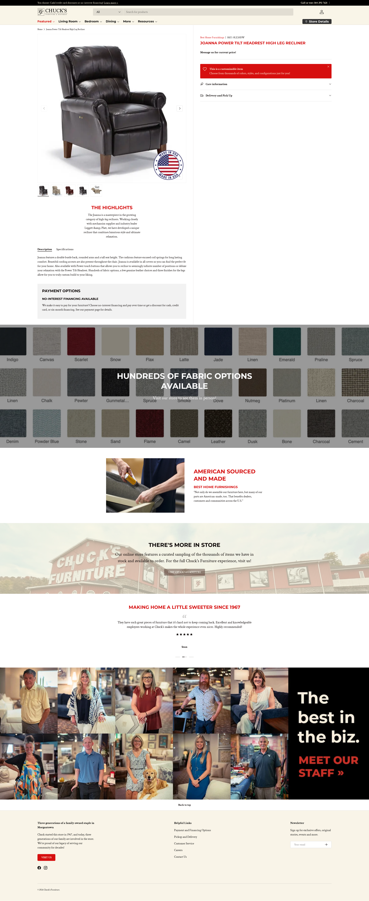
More (127, 21)
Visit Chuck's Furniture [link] (184, 572)
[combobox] (193, 12)
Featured (44, 21)
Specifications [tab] (65, 249)
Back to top (184, 805)
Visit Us (46, 857)
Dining (111, 21)
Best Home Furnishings (212, 37)
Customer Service (184, 843)
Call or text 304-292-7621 (314, 2)
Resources (146, 21)
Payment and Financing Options (192, 830)
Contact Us (180, 857)
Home (40, 29)
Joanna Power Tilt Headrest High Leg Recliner (65, 29)
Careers (178, 850)
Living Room (68, 21)
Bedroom (92, 21)
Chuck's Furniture (51, 889)
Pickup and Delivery (185, 837)
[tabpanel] (111, 266)
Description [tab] (44, 249)
